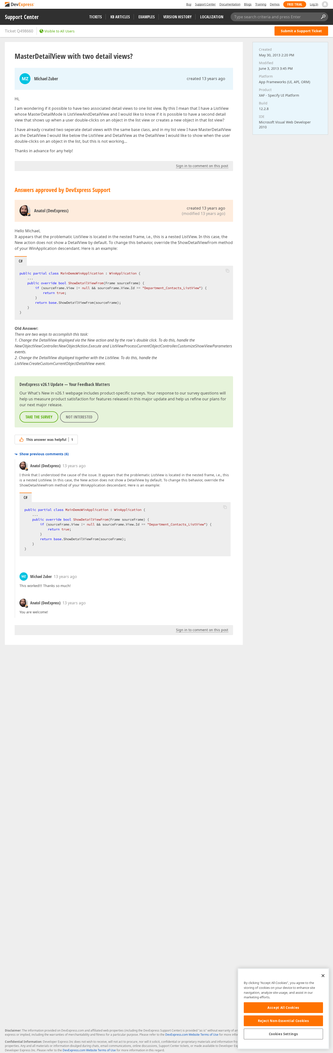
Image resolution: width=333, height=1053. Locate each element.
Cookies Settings (283, 1034)
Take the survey (38, 417)
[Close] (323, 975)
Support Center (205, 4)
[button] (227, 270)
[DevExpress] (20, 4)
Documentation (229, 4)
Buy (188, 4)
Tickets (95, 17)
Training (260, 4)
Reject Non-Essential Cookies (283, 1021)
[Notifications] (325, 4)
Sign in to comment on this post (202, 165)
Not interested (79, 417)
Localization (211, 17)
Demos (275, 4)
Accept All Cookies (283, 1007)
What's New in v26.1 (46, 393)
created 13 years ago (206, 78)
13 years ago (74, 465)
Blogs (248, 4)
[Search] (323, 16)
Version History (177, 17)
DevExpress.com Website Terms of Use (191, 1035)
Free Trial (294, 4)
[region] (283, 1008)
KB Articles (120, 17)
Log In (314, 4)
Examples (146, 17)
